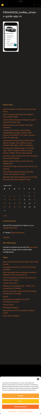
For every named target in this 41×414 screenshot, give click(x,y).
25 (9, 207)
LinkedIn (6, 237)
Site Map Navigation (10, 308)
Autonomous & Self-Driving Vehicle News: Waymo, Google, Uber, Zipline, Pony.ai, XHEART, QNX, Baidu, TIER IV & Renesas (18, 142)
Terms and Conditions (11, 316)
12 (14, 200)
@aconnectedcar (18, 233)
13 (19, 200)
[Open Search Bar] (35, 4)
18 (9, 203)
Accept (20, 396)
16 (34, 200)
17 (4, 203)
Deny (20, 401)
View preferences (20, 407)
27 (19, 207)
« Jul (5, 216)
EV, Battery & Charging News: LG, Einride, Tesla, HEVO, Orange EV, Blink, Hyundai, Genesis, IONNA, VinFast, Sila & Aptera (18, 150)
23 (34, 203)
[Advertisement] (20, 80)
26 (14, 207)
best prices (33, 247)
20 (19, 203)
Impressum (29, 411)
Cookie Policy (12, 411)
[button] (38, 379)
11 (9, 200)
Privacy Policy (21, 411)
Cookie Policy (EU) (10, 283)
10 (4, 200)
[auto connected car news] (2, 4)
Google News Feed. (10, 228)
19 (14, 203)
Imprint (5, 296)
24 (4, 207)
